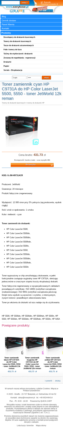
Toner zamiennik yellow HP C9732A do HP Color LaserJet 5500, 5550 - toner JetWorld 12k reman (53, 363)
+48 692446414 (46, 398)
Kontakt (5, 28)
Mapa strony (41, 425)
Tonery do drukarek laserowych (14, 103)
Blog (4, 16)
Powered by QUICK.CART (41, 401)
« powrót (48, 381)
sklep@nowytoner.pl (26, 398)
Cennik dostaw (9, 20)
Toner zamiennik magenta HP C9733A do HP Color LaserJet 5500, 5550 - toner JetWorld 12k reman (32, 363)
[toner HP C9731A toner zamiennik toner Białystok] (22, 147)
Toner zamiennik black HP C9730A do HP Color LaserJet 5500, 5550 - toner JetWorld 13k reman (11, 363)
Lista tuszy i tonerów (25, 425)
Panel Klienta (8, 24)
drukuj (57, 381)
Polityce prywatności (31, 390)
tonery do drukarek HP (35, 103)
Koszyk (47, 2)
